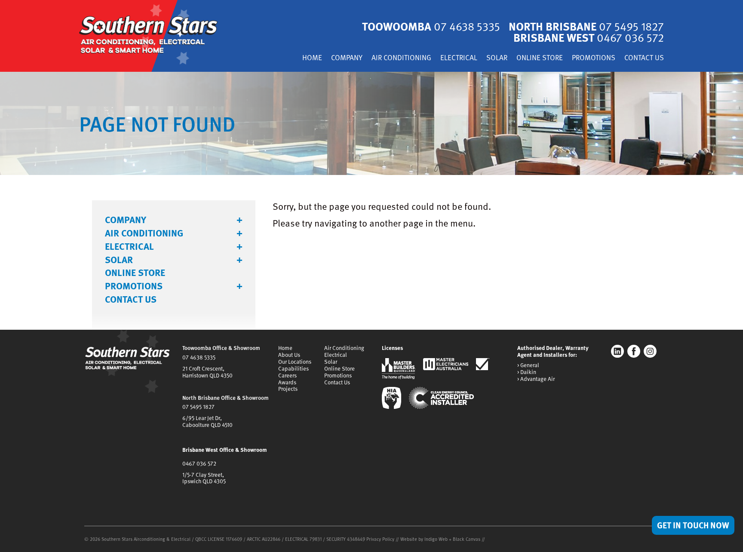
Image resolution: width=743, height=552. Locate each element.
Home (312, 58)
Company (346, 58)
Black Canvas (466, 539)
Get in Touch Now (693, 524)
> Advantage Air (536, 379)
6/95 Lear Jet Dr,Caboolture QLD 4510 (207, 421)
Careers (287, 375)
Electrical (458, 58)
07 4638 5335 (198, 357)
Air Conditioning (401, 58)
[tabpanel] (371, 123)
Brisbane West (588, 37)
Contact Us (644, 58)
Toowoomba (431, 26)
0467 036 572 (199, 463)
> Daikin (526, 372)
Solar (496, 58)
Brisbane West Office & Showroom (224, 449)
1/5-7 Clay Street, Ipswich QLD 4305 (204, 478)
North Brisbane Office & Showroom (225, 397)
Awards (287, 382)
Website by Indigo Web (424, 539)
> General (528, 365)
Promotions (593, 58)
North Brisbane (586, 26)
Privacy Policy (380, 539)
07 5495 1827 (198, 406)
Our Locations (294, 361)
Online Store (539, 58)
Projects (288, 388)
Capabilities (293, 368)
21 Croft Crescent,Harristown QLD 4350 (207, 372)
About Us (289, 354)
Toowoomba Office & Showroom (221, 347)
